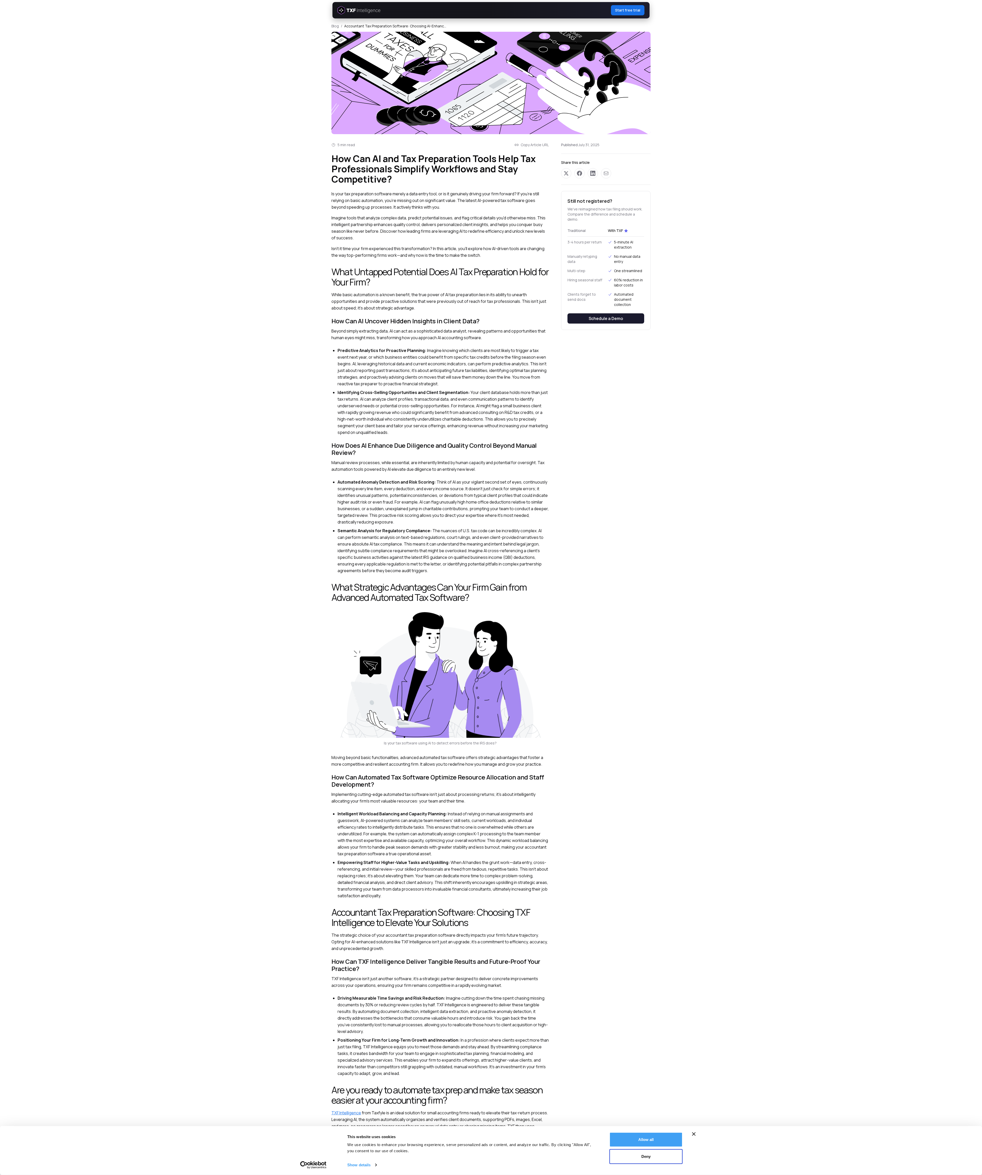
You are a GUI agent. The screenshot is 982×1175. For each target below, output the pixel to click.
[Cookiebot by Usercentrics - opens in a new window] (313, 1165)
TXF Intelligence (346, 1113)
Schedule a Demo (606, 318)
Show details (359, 1165)
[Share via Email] (606, 173)
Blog (335, 26)
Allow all (646, 1139)
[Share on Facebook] (579, 173)
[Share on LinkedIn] (593, 173)
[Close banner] (694, 1134)
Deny (646, 1156)
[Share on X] (566, 173)
